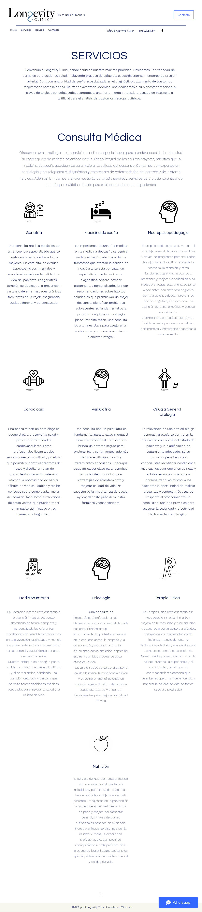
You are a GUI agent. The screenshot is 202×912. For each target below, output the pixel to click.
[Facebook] (162, 31)
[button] (184, 14)
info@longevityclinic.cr (120, 30)
